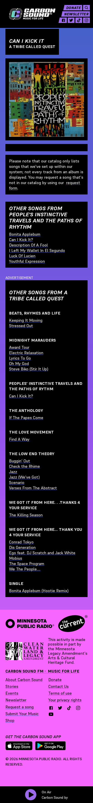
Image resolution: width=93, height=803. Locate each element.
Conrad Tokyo (21, 542)
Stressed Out (21, 325)
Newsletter (76, 14)
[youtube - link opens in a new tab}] (51, 714)
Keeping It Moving (25, 320)
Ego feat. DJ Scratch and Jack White (42, 552)
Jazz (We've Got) (24, 477)
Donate (73, 7)
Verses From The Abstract (33, 487)
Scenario (16, 482)
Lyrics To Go (20, 358)
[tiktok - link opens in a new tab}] (69, 708)
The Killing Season (26, 515)
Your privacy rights (64, 700)
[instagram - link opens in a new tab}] (78, 708)
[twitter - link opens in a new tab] (71, 20)
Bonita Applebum (24, 234)
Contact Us (58, 686)
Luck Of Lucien (22, 255)
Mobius (15, 558)
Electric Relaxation (26, 352)
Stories (11, 686)
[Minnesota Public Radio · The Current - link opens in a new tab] (46, 623)
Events (11, 693)
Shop (9, 720)
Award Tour (19, 347)
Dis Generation (22, 547)
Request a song (19, 706)
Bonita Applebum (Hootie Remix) (39, 590)
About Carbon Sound (23, 679)
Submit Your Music (22, 713)
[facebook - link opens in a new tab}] (51, 708)
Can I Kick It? (21, 239)
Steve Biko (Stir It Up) (28, 369)
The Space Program (26, 563)
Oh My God (19, 363)
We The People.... (24, 569)
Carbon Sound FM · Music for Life (42, 671)
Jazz (13, 471)
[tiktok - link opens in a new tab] (78, 20)
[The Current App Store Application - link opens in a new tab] (19, 745)
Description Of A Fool (28, 245)
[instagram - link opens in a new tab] (86, 20)
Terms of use (60, 693)
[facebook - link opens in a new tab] (63, 20)
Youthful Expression (27, 261)
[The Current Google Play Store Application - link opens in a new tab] (50, 745)
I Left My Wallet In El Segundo (37, 250)
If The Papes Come (26, 417)
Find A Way (19, 439)
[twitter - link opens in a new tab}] (60, 708)
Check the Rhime (24, 466)
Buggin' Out (19, 460)
